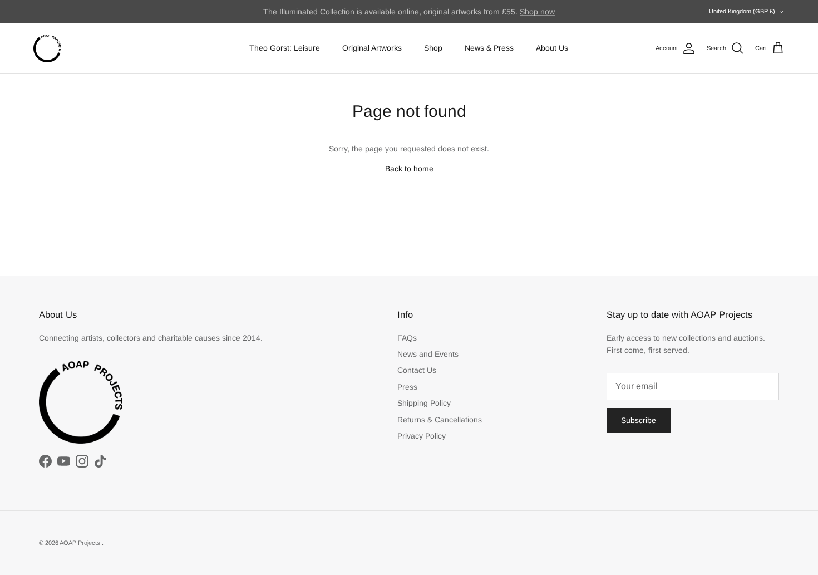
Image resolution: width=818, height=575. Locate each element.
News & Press (489, 47)
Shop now (537, 11)
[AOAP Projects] (47, 48)
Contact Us (416, 370)
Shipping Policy (424, 403)
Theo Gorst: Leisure (284, 47)
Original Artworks (372, 47)
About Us (552, 47)
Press (407, 386)
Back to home (409, 168)
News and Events (428, 354)
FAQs (407, 337)
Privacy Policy (421, 435)
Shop (433, 47)
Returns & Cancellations (439, 419)
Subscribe (638, 420)
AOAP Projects (81, 542)
